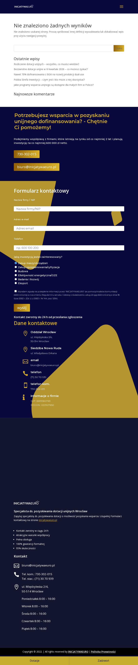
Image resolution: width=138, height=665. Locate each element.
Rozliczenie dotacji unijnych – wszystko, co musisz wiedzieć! (46, 64)
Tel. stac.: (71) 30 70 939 (38, 579)
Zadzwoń (103, 660)
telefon (36, 372)
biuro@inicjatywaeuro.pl (36, 167)
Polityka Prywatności (103, 651)
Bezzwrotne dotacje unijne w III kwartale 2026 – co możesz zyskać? (51, 69)
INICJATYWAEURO (78, 651)
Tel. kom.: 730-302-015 (37, 574)
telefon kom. (40, 384)
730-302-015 (26, 154)
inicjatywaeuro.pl (48, 520)
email (35, 360)
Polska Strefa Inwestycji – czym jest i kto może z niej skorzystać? (49, 79)
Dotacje (34, 660)
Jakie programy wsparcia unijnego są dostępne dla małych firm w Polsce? (54, 84)
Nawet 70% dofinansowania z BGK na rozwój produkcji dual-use (49, 74)
